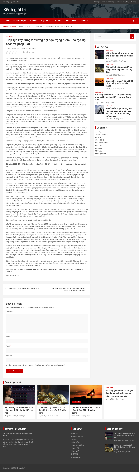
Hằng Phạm (122, 61)
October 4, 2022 (11, 48)
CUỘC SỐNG (45, 21)
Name (8, 337)
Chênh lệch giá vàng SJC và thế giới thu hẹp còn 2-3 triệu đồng (119, 69)
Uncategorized (100, 154)
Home (7, 21)
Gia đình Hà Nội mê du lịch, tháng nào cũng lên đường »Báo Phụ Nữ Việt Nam (68, 289)
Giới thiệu (97, 2)
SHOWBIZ (33, 21)
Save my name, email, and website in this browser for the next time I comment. (37, 365)
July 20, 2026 (110, 89)
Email (8, 346)
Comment (10, 312)
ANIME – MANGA (71, 21)
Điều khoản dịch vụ (123, 2)
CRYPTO (84, 21)
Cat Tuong (21, 48)
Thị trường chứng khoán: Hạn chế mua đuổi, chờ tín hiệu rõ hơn (119, 56)
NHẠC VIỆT (99, 148)
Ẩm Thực (57, 21)
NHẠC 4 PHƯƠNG (19, 21)
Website (9, 356)
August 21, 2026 (111, 75)
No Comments (31, 48)
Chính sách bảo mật (108, 2)
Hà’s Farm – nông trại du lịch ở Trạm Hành (24, 288)
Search (132, 36)
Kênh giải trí (14, 9)
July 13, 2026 (99, 102)
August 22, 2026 (111, 61)
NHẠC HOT (99, 145)
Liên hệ (133, 2)
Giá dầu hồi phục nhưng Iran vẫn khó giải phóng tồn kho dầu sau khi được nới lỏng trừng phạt (119, 112)
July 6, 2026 (110, 119)
